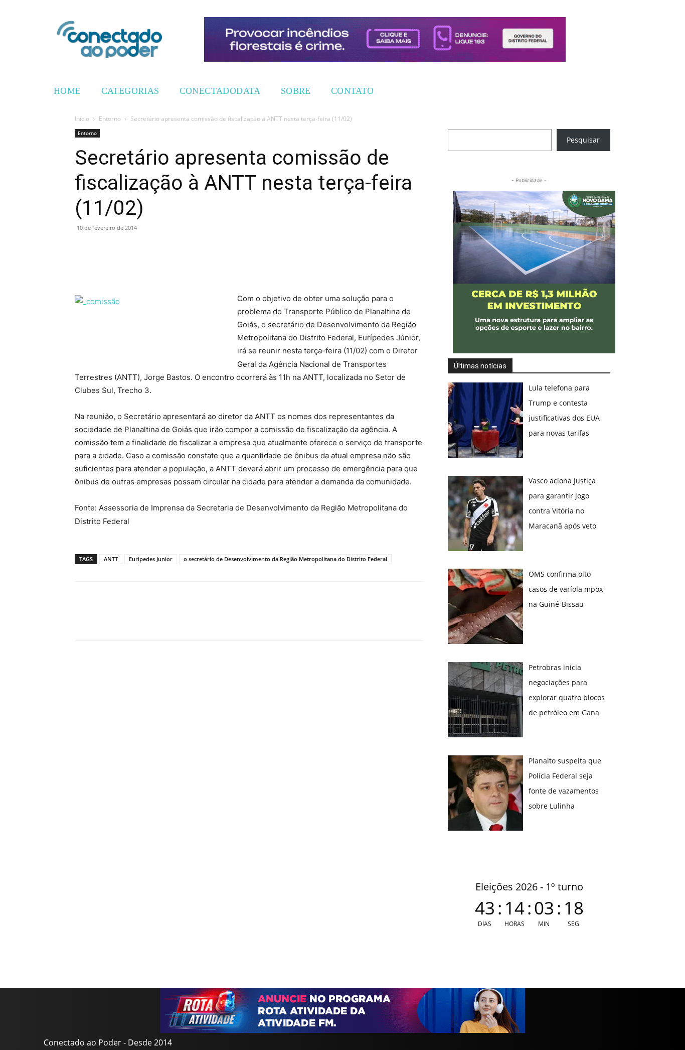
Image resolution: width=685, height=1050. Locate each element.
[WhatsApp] (85, 250)
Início (82, 118)
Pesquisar (583, 140)
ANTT (111, 559)
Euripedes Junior (151, 559)
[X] (131, 250)
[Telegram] (154, 250)
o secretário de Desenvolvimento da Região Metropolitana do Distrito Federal (285, 559)
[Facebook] (108, 250)
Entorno (110, 118)
